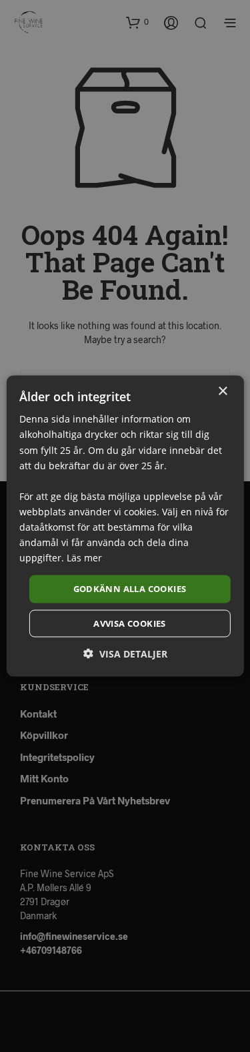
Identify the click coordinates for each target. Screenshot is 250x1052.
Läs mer (84, 557)
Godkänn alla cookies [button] (130, 589)
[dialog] (125, 526)
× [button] (222, 391)
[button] (125, 653)
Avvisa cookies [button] (129, 623)
